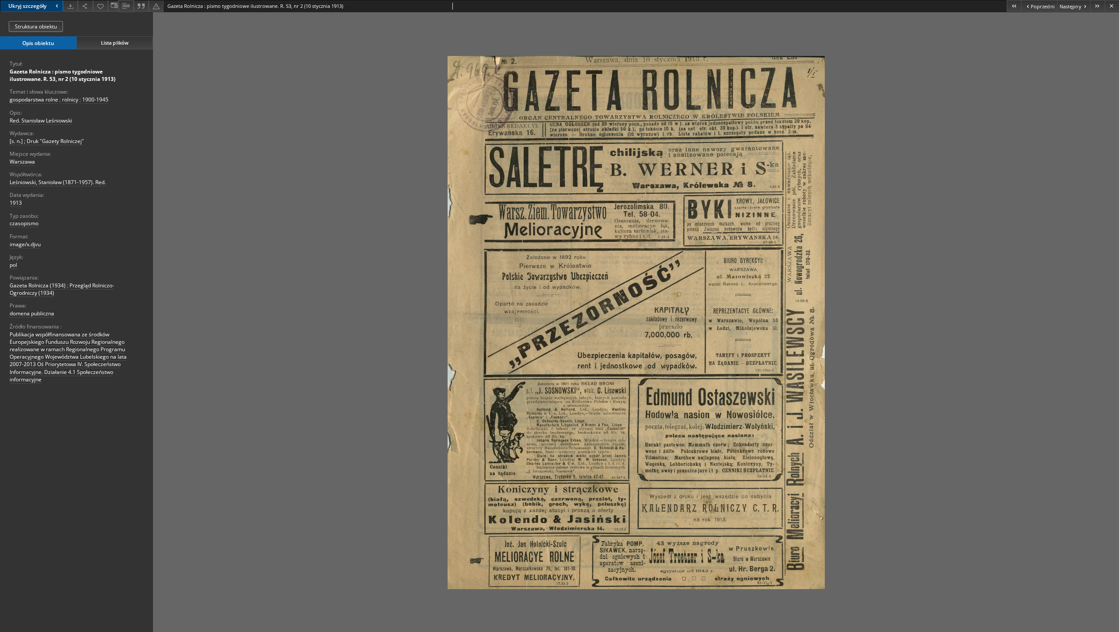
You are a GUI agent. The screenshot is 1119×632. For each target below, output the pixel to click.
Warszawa (22, 161)
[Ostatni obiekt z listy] (1097, 6)
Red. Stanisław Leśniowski (41, 120)
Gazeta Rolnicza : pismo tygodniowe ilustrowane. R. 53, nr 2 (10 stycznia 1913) (62, 75)
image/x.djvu (25, 244)
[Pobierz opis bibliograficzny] (125, 6)
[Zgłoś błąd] (156, 6)
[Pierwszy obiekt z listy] (1014, 6)
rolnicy (70, 99)
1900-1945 (95, 99)
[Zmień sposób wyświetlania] (113, 6)
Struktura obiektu (36, 26)
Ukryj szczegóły (27, 6)
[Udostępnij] (85, 6)
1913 (16, 202)
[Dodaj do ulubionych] (100, 6)
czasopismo (24, 223)
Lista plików (115, 42)
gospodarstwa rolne (34, 99)
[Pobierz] (70, 6)
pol (13, 265)
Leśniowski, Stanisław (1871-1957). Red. (58, 182)
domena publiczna (32, 313)
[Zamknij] (1112, 6)
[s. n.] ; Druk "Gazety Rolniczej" (47, 141)
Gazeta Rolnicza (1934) (38, 285)
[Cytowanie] (141, 6)
